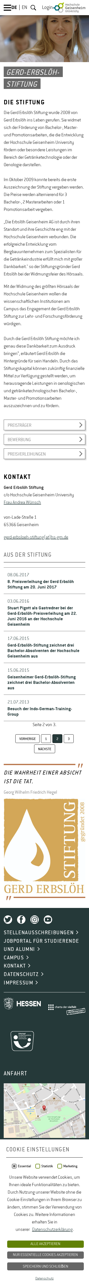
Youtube (48, 919)
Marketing (70, 1166)
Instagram (34, 919)
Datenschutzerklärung (52, 1229)
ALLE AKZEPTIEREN (45, 1244)
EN (24, 7)
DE (14, 7)
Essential (24, 1166)
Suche (33, 7)
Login (47, 7)
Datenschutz (44, 1279)
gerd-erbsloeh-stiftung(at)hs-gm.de (36, 537)
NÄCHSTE (44, 749)
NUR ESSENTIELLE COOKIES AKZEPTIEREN (45, 1255)
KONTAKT (15, 966)
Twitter (8, 919)
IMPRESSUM (18, 983)
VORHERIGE (27, 739)
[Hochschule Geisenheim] (69, 7)
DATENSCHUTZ (21, 974)
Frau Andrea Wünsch (22, 502)
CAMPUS (14, 958)
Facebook (21, 919)
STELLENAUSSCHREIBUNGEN (39, 933)
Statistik (47, 1166)
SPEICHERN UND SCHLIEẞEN (45, 1266)
